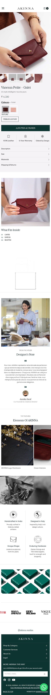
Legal (5, 658)
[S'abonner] (45, 674)
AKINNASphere (12, 668)
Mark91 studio (42, 692)
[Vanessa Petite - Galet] (25, 42)
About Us (6, 654)
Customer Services (10, 650)
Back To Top (8, 692)
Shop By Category (10, 646)
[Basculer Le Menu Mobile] (4, 8)
